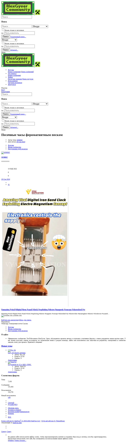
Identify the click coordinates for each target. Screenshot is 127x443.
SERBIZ (19, 140)
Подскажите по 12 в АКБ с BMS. (19, 364)
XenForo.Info (17, 423)
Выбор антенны (16, 353)
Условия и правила (14, 410)
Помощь (11, 413)
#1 (9, 184)
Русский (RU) (12, 404)
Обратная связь (13, 408)
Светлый (11, 403)
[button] (3, 52)
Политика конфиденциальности (18, 412)
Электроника (12, 360)
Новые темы (6, 346)
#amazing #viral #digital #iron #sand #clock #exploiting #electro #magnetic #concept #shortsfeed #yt (43, 310)
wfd (9, 397)
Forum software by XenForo (20, 421)
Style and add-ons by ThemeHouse (53, 421)
